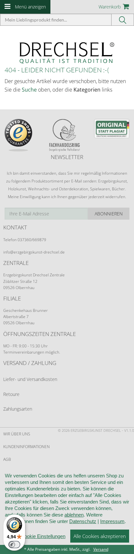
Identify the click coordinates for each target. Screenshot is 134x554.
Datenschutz (82, 521)
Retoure (11, 394)
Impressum (112, 521)
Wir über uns (16, 434)
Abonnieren (109, 214)
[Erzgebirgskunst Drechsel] (67, 52)
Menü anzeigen (30, 7)
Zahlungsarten (17, 409)
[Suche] (123, 20)
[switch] (14, 544)
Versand (100, 549)
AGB (7, 459)
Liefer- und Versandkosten (30, 379)
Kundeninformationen (26, 446)
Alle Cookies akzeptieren (100, 536)
